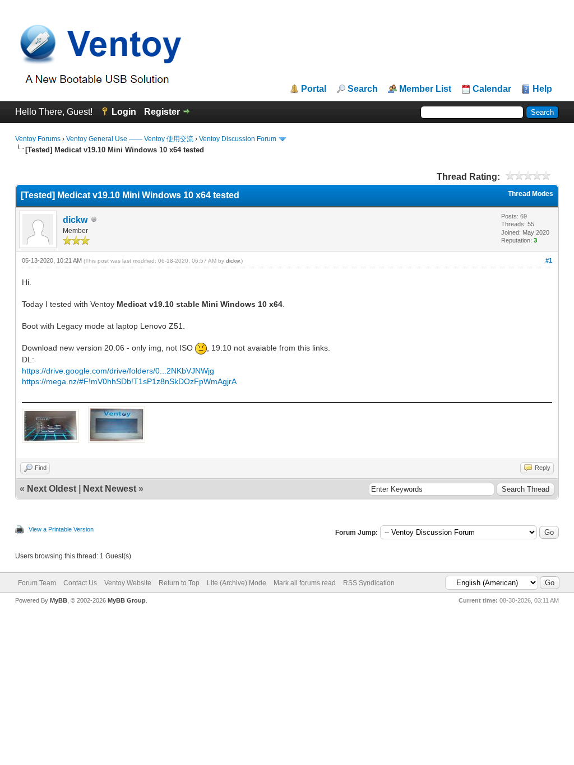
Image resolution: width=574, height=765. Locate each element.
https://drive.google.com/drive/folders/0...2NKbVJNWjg (118, 370)
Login (124, 111)
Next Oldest (51, 488)
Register (162, 111)
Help (542, 89)
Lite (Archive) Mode (236, 583)
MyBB (58, 600)
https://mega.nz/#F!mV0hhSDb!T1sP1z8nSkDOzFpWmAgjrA (129, 381)
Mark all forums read (305, 583)
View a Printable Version (61, 529)
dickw (75, 220)
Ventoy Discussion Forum (237, 139)
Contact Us (80, 583)
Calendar (492, 89)
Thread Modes (530, 194)
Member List (425, 89)
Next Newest (109, 488)
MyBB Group (127, 600)
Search (363, 89)
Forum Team (37, 583)
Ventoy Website (127, 583)
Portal (313, 89)
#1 (548, 260)
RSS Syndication (369, 583)
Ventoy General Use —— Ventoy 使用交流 (129, 139)
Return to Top (179, 583)
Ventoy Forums (38, 139)
